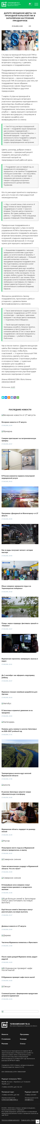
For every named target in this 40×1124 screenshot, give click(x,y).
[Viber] (15, 397)
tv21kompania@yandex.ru (10, 1099)
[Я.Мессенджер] (3, 397)
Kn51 (13, 387)
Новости (5, 1034)
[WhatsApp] (18, 397)
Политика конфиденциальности (11, 1120)
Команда (23, 1039)
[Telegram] (12, 397)
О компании (6, 1039)
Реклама (5, 1043)
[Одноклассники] (9, 397)
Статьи (22, 1043)
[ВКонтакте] (6, 397)
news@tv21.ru (29, 1099)
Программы (24, 1034)
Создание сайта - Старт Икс (28, 1120)
